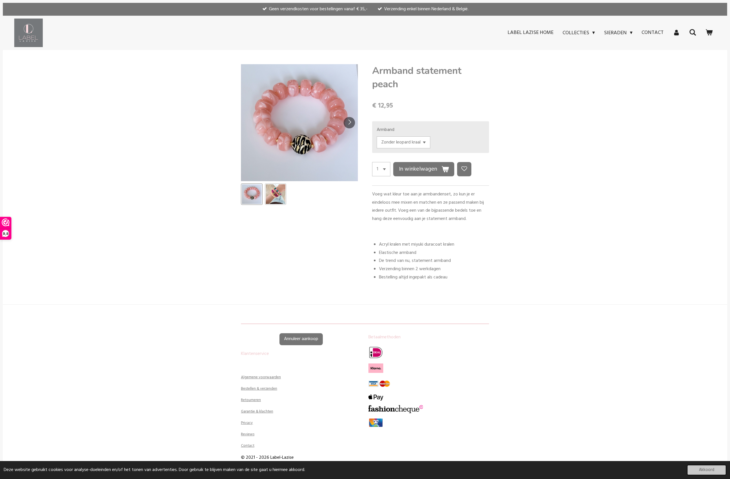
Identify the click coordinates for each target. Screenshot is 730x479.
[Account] (676, 33)
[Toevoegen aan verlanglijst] (464, 169)
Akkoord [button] (706, 470)
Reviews (247, 434)
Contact (247, 446)
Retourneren (251, 400)
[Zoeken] (692, 33)
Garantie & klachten (257, 412)
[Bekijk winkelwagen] (709, 33)
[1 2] (381, 169)
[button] (252, 194)
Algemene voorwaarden (261, 377)
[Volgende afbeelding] (349, 122)
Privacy (247, 423)
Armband (385, 130)
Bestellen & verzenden (259, 389)
